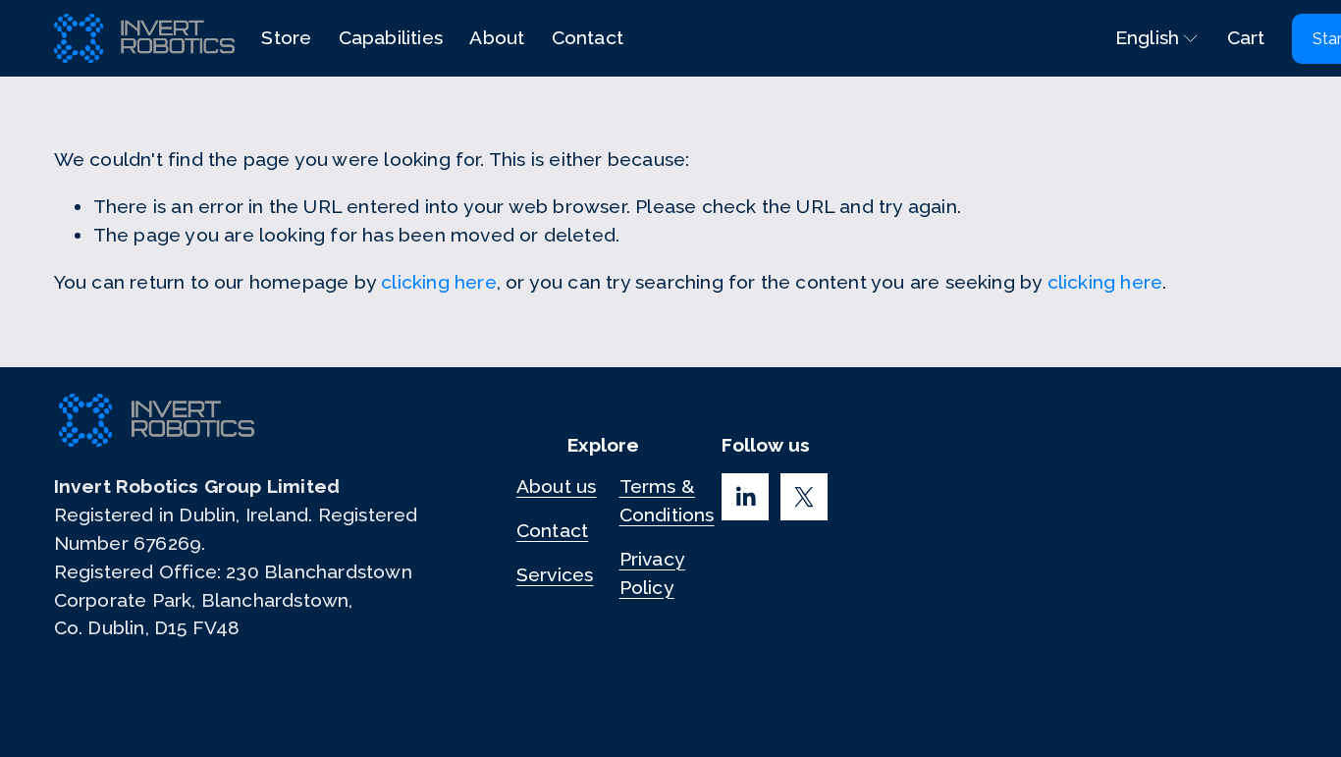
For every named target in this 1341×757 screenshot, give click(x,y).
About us (556, 486)
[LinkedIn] (745, 496)
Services (555, 575)
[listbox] (1144, 39)
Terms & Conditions (667, 500)
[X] (804, 496)
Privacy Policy (652, 573)
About (496, 38)
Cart (1246, 38)
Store (286, 38)
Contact (587, 38)
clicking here (439, 282)
